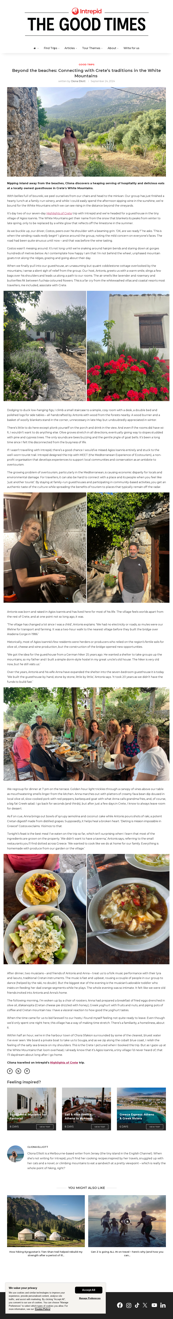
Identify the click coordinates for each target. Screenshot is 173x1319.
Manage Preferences (90, 1298)
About (112, 48)
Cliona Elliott (78, 81)
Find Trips (50, 48)
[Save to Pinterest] (27, 1071)
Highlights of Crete (59, 213)
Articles (70, 48)
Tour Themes (91, 48)
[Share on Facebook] (10, 1071)
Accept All (88, 1290)
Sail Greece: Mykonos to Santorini (27, 1116)
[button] (45, 346)
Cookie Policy (42, 1309)
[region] (55, 1298)
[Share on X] (18, 1071)
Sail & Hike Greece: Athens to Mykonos (79, 1116)
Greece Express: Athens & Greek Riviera (137, 1116)
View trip (45, 1126)
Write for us (131, 48)
